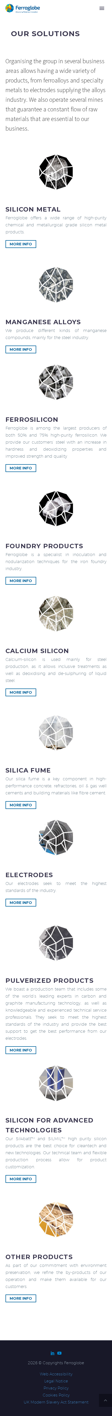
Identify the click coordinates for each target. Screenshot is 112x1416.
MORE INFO (21, 244)
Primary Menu (102, 8)
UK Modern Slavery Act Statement (56, 1402)
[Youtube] (59, 1353)
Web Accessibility (56, 1374)
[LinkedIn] (53, 1353)
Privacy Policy (56, 1388)
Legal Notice (56, 1381)
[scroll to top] (105, 1400)
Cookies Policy (56, 1395)
